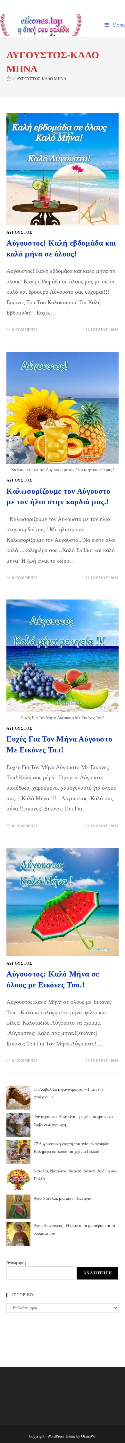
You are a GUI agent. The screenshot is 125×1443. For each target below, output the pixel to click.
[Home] (8, 78)
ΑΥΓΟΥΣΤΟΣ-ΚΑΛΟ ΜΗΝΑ (41, 78)
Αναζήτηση (16, 1262)
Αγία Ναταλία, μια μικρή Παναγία (62, 1198)
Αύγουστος (19, 232)
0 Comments (25, 329)
